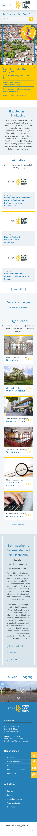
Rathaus (10, 757)
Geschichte (13, 659)
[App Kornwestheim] (34, 755)
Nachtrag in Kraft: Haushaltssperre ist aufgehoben (13, 239)
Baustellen (11, 807)
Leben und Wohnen (16, 421)
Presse (10, 795)
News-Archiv (17, 289)
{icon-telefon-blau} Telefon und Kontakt (16, 77)
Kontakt (14, 831)
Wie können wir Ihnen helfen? (16, 14)
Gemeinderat (13, 451)
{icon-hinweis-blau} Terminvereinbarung (11, 83)
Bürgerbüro (12, 360)
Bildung (10, 765)
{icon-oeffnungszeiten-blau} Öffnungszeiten (14, 70)
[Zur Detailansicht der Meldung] (18, 182)
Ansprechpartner (15, 515)
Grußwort (12, 653)
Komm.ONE (18, 827)
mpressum (23, 831)
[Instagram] (34, 775)
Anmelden (7, 831)
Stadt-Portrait (14, 646)
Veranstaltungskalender (18, 308)
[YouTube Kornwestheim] (34, 768)
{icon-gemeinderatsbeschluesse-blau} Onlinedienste (17, 90)
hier (25, 149)
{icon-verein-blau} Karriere (14, 95)
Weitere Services (18, 524)
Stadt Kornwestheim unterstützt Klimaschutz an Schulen (16, 276)
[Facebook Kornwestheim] (34, 762)
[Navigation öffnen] (3, 5)
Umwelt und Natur (15, 390)
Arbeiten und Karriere (13, 484)
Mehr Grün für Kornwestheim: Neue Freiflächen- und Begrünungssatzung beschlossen (17, 201)
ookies (31, 831)
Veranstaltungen (14, 803)
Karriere (10, 791)
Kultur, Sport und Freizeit (17, 769)
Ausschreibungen (14, 799)
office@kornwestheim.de (19, 741)
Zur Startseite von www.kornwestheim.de (18, 5)
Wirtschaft (11, 773)
